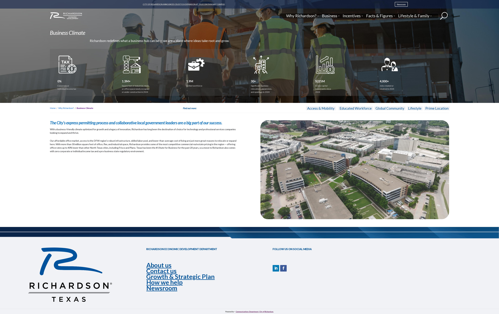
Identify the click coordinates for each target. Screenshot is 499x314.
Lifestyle (414, 108)
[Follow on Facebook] (283, 268)
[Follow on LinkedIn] (276, 268)
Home (52, 108)
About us (159, 265)
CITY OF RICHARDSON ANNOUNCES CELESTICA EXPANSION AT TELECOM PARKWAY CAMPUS (184, 4)
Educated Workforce (356, 108)
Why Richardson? (301, 15)
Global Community (390, 108)
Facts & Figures (379, 15)
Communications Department (247, 311)
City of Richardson (266, 311)
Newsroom (401, 4)
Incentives (352, 15)
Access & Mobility (320, 108)
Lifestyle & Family (413, 15)
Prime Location (437, 108)
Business (329, 15)
